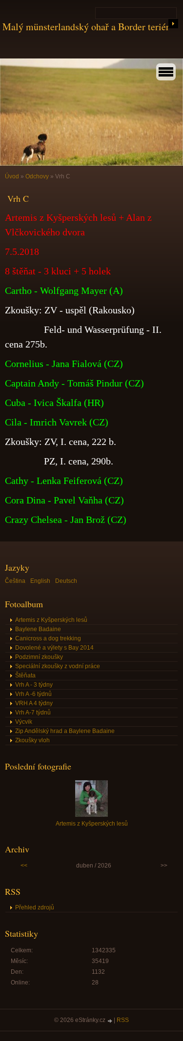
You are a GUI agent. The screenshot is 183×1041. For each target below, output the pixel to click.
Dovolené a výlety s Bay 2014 (54, 647)
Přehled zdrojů (34, 907)
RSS (123, 1020)
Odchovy (37, 176)
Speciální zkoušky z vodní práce (57, 666)
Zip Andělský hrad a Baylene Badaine (65, 731)
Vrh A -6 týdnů (33, 694)
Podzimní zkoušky (39, 657)
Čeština (15, 581)
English (40, 581)
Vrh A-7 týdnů (33, 712)
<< (23, 865)
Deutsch (66, 581)
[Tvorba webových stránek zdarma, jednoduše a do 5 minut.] (110, 1021)
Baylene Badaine (38, 629)
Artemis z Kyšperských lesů (51, 620)
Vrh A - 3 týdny (34, 684)
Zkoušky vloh (32, 740)
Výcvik (23, 721)
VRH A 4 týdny (34, 703)
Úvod (12, 176)
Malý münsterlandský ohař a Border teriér (85, 26)
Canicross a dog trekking (48, 638)
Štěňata (25, 675)
